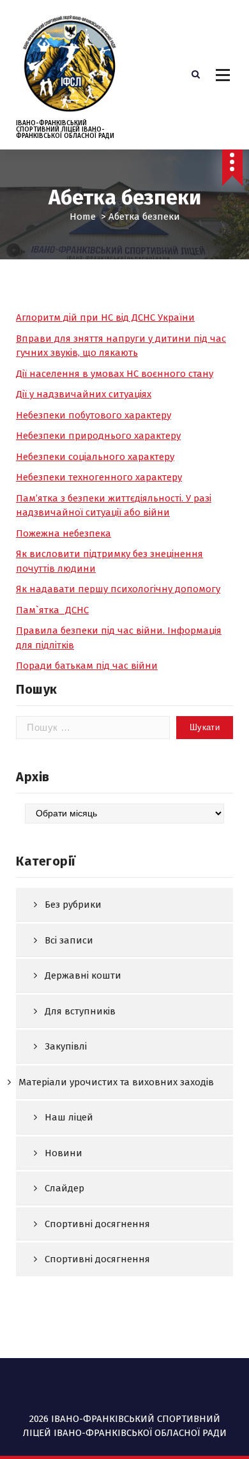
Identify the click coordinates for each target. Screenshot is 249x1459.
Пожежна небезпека (63, 533)
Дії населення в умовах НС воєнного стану (114, 373)
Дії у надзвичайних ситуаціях (83, 394)
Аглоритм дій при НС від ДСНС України (105, 317)
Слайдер (64, 1188)
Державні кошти (83, 975)
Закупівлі (66, 1046)
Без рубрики (73, 904)
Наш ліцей (69, 1117)
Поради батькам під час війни (87, 665)
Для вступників (80, 1011)
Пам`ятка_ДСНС (52, 610)
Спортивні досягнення (97, 1224)
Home (83, 216)
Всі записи (69, 940)
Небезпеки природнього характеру (98, 435)
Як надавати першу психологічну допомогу (118, 589)
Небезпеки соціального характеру (95, 456)
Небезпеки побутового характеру (93, 415)
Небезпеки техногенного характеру (99, 477)
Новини (63, 1153)
